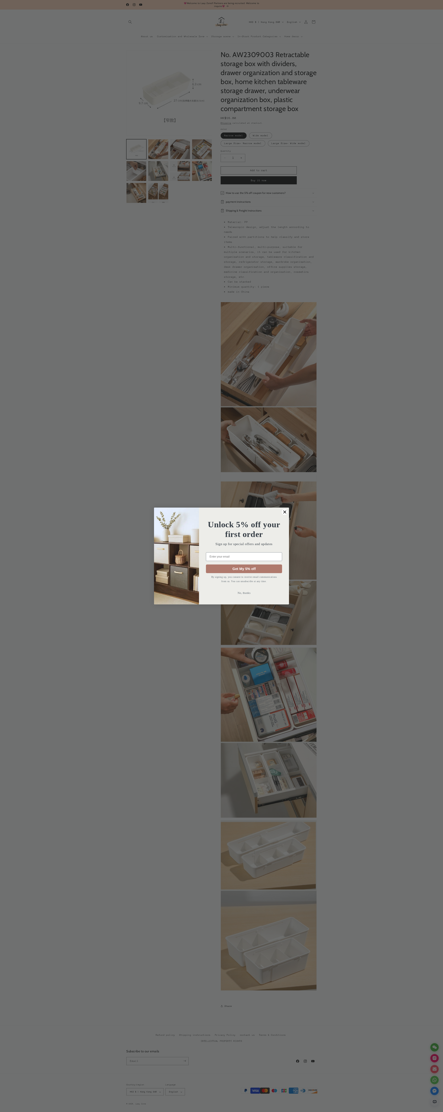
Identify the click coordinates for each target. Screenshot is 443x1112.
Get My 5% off (244, 569)
